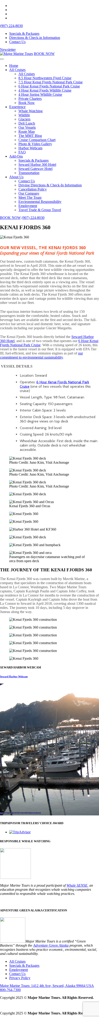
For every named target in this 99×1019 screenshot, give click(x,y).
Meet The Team (29, 197)
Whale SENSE (77, 885)
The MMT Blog (30, 136)
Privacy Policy (19, 978)
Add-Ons (16, 156)
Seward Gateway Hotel (35, 169)
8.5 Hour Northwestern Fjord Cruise (44, 78)
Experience (17, 107)
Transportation (28, 173)
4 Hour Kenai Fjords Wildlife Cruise (44, 90)
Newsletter (8, 50)
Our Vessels (27, 127)
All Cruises (17, 70)
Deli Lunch (26, 123)
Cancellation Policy (32, 189)
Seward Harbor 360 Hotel (37, 164)
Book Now (26, 103)
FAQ (22, 152)
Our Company (28, 193)
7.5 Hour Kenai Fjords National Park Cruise (50, 82)
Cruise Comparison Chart (36, 140)
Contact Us (17, 42)
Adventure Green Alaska (51, 945)
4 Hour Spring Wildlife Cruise (40, 94)
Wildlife (24, 115)
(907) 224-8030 (11, 26)
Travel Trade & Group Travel (39, 210)
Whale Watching (30, 111)
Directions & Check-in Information (34, 38)
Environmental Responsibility (39, 202)
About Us (16, 177)
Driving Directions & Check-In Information (50, 185)
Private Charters (30, 99)
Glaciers (24, 119)
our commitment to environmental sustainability (41, 355)
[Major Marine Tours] (16, 54)
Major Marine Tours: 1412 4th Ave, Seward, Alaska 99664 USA (47, 986)
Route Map (26, 132)
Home (13, 66)
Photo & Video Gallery (35, 144)
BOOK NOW (44, 54)
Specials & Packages (24, 33)
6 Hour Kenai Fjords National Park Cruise (49, 86)
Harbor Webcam (30, 148)
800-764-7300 (10, 990)
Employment (27, 206)
